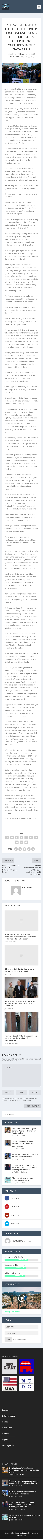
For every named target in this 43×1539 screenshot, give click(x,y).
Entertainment (8, 1416)
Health (24, 1135)
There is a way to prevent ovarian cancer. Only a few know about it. (23, 1143)
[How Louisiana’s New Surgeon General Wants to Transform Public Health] (8, 1130)
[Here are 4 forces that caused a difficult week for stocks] (8, 1156)
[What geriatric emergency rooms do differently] (8, 1180)
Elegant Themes (21, 1533)
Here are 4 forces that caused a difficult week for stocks (25, 1155)
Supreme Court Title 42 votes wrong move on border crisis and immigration (21, 1038)
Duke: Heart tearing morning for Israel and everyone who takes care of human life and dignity (20, 936)
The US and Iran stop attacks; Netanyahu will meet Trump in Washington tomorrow (25, 1167)
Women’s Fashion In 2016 (15, 1265)
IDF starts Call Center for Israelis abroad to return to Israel (19, 970)
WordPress (21, 1536)
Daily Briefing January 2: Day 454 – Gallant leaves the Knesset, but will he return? (20, 1003)
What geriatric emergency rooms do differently (23, 1179)
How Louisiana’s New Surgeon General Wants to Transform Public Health (24, 1131)
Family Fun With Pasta (14, 1257)
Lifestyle (5, 1433)
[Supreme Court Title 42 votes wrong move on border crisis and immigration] (21, 1022)
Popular (5, 1439)
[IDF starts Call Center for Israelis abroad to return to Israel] (21, 955)
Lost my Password (19, 1339)
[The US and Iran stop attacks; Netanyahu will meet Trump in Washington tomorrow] (8, 1167)
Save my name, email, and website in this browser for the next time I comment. (19, 1099)
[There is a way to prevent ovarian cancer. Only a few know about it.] (8, 1143)
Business (24, 1172)
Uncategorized (8, 1445)
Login (8, 1339)
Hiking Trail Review (12, 1273)
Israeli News (14, 57)
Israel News (19, 54)
